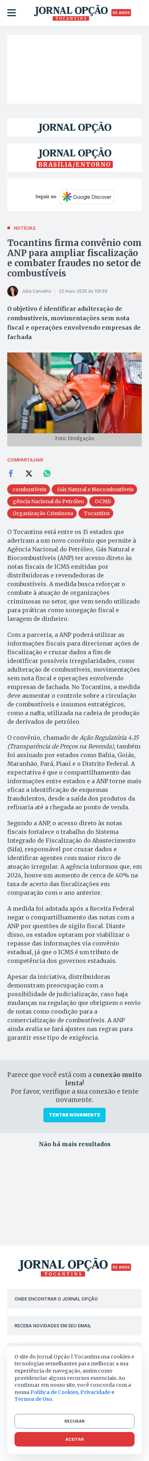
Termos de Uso (33, 1399)
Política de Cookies (54, 1392)
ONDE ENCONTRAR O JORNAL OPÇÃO (56, 1299)
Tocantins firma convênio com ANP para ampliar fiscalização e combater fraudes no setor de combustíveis (74, 258)
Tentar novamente (74, 1115)
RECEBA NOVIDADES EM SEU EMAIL (52, 1325)
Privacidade (95, 1392)
